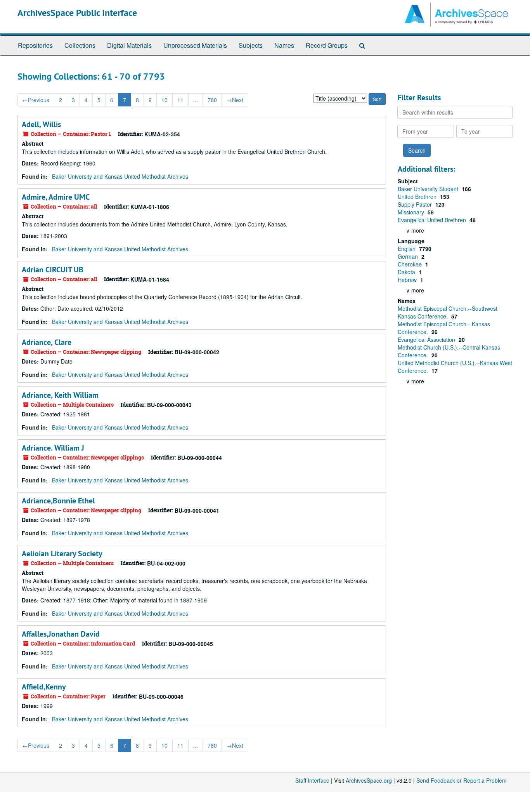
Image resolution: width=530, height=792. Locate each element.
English (407, 248)
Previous (36, 100)
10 (164, 100)
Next (235, 100)
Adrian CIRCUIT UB (52, 270)
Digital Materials (129, 45)
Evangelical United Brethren (433, 220)
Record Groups (327, 45)
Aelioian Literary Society (62, 553)
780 (212, 100)
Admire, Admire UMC (56, 197)
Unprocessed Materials (195, 45)
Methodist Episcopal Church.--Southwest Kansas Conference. (447, 312)
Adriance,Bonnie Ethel (58, 501)
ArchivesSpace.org (369, 780)
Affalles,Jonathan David (61, 634)
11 (180, 100)
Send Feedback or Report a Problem (461, 780)
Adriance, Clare (46, 342)
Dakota (407, 272)
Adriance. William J (53, 448)
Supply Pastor (415, 204)
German (408, 256)
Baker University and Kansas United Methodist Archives (120, 176)
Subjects (251, 45)
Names (284, 45)
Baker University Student (429, 189)
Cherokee (410, 264)
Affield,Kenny (44, 687)
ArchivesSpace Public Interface (77, 13)
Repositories (35, 45)
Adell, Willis (41, 124)
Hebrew (408, 280)
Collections (79, 45)
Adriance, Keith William (60, 395)
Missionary (412, 212)
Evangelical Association (427, 339)
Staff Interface (312, 780)
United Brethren (418, 196)
